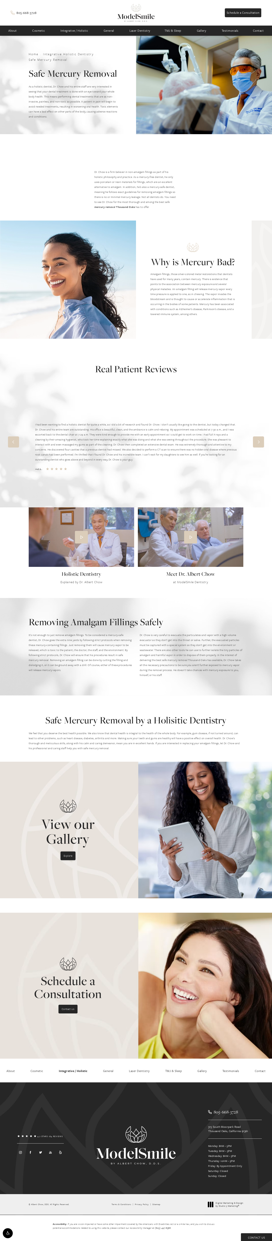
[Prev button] (13, 442)
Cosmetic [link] (38, 30)
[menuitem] (13, 30)
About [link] (12, 30)
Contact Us (68, 1009)
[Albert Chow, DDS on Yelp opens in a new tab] (60, 1152)
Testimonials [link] (230, 30)
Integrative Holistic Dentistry (68, 54)
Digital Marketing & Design (229, 1204)
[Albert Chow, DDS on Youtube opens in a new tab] (50, 1152)
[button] (8, 1233)
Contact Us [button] (256, 1237)
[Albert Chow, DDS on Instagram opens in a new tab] (20, 1152)
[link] (23, 12)
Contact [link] (258, 30)
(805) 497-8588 (163, 1228)
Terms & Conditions (121, 1204)
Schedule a (68, 987)
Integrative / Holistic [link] (74, 30)
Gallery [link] (201, 30)
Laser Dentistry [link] (140, 30)
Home (33, 54)
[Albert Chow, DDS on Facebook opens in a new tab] (30, 1152)
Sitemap (156, 1204)
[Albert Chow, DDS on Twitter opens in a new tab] (40, 1152)
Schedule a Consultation (243, 12)
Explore (68, 856)
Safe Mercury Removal (48, 60)
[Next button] (258, 442)
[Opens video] (81, 537)
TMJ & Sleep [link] (172, 30)
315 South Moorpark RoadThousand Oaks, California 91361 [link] (228, 1129)
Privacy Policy (142, 1204)
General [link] (109, 30)
